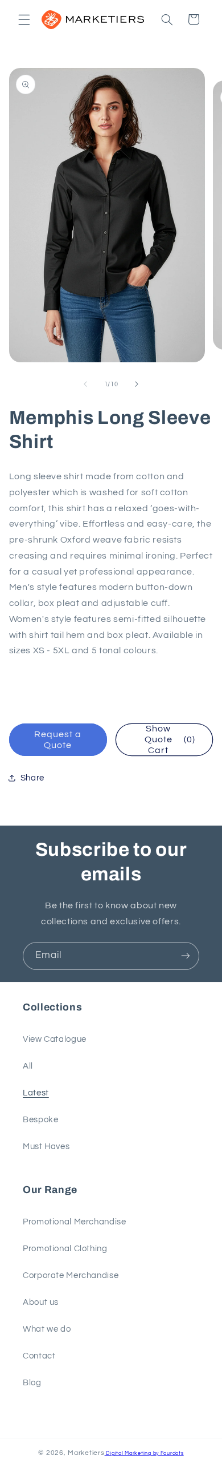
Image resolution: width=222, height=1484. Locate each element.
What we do (47, 1329)
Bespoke (40, 1119)
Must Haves (46, 1146)
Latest (36, 1093)
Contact (39, 1356)
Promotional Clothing (65, 1248)
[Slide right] (136, 384)
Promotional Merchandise (74, 1222)
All (28, 1066)
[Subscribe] (185, 956)
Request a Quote (57, 740)
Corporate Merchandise (70, 1275)
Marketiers (86, 1453)
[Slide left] (85, 384)
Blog (32, 1382)
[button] (24, 19)
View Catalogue (55, 1039)
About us (41, 1302)
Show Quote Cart (170, 739)
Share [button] (32, 778)
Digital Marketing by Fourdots (144, 1453)
